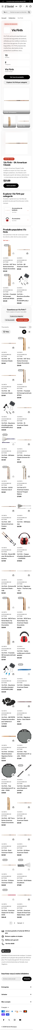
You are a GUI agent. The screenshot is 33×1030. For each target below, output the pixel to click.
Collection (12, 18)
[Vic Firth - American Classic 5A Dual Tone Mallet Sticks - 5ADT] (24, 895)
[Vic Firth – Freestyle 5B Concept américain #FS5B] (8, 637)
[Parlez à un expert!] (21, 6)
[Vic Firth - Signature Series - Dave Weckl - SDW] (24, 702)
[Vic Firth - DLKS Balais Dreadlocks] (24, 865)
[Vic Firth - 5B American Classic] (23, 249)
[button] (3, 1)
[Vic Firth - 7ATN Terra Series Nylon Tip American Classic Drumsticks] (24, 603)
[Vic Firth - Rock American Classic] (8, 835)
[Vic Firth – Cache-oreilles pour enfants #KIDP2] (24, 637)
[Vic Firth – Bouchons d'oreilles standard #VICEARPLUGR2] (8, 670)
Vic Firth (5, 258)
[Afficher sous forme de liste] (29, 332)
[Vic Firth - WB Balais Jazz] (24, 506)
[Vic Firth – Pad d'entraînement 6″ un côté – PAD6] (8, 770)
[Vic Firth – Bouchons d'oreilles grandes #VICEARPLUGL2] (23, 279)
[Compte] (27, 6)
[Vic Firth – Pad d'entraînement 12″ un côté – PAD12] (24, 736)
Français (4, 1007)
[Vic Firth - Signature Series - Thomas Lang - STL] (24, 571)
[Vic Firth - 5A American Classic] (8, 343)
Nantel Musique (11, 1027)
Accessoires (21, 648)
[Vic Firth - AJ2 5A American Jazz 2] (8, 472)
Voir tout (6, 240)
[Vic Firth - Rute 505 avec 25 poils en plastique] (24, 770)
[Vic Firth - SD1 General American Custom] (8, 506)
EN (16, 6)
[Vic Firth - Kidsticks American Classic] (24, 670)
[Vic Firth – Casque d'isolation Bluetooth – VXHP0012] (24, 539)
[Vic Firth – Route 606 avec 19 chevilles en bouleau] (8, 539)
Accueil (3, 18)
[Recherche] (29, 12)
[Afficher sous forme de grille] (24, 332)
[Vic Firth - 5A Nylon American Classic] (24, 835)
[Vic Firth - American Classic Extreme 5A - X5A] (24, 440)
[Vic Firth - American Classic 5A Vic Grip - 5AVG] (8, 895)
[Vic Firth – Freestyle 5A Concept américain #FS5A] (9, 279)
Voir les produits (9, 320)
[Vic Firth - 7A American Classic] (24, 408)
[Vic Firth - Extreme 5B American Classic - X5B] (8, 571)
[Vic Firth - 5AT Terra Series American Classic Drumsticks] (9, 249)
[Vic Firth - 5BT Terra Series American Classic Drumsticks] (8, 803)
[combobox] (16, 12)
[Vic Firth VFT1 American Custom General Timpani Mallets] (24, 472)
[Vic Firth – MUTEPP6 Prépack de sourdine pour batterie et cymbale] (8, 702)
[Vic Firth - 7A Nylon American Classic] (8, 865)
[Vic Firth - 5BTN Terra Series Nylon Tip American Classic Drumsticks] (8, 603)
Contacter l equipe (22, 320)
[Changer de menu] (2, 6)
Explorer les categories (16, 316)
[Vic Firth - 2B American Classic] (24, 803)
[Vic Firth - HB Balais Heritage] (8, 440)
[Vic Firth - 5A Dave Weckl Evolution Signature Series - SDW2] (8, 736)
